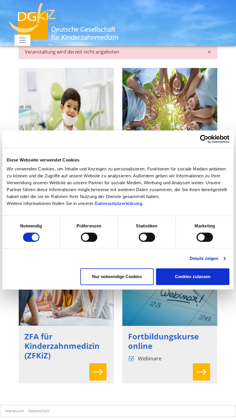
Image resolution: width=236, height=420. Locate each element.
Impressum (14, 410)
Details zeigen (204, 258)
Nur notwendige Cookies (117, 276)
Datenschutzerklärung (118, 203)
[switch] (89, 237)
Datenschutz (39, 410)
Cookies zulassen (192, 276)
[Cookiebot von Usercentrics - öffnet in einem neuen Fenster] (204, 139)
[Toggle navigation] (22, 40)
